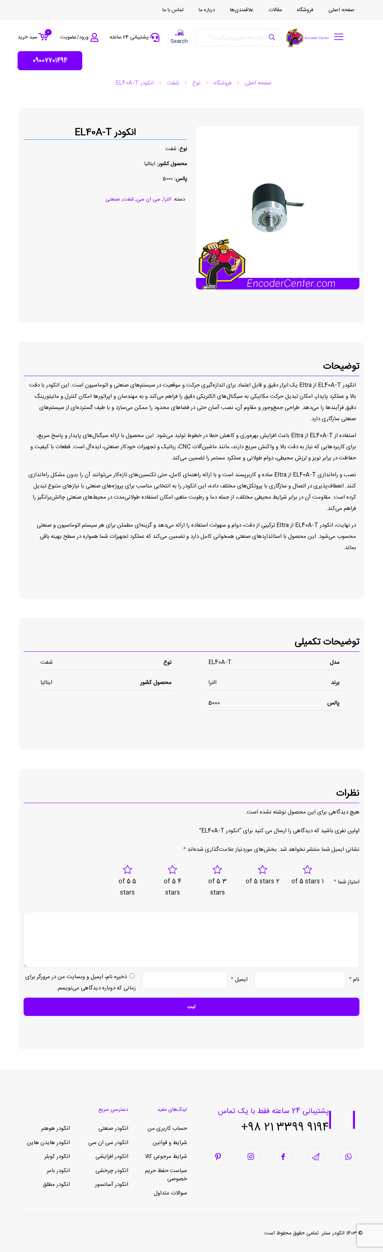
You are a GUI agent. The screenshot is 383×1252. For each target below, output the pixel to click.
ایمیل (239, 979)
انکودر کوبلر (57, 1156)
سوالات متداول (170, 1193)
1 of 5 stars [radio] (307, 882)
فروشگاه (223, 83)
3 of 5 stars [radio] (217, 887)
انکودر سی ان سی (108, 1142)
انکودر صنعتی (113, 1128)
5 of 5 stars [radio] (127, 887)
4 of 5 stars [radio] (172, 887)
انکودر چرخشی (111, 1170)
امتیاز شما (346, 882)
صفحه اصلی (258, 83)
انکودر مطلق (56, 1184)
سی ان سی (148, 199)
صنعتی (112, 199)
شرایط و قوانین (170, 1142)
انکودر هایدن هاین (48, 1142)
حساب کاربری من (167, 1128)
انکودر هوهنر (55, 1128)
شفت (173, 83)
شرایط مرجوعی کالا (166, 1156)
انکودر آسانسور (111, 1184)
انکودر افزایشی (111, 1156)
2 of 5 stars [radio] (262, 882)
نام (354, 979)
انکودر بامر (58, 1170)
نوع (196, 83)
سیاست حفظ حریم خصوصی (166, 1175)
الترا (167, 199)
